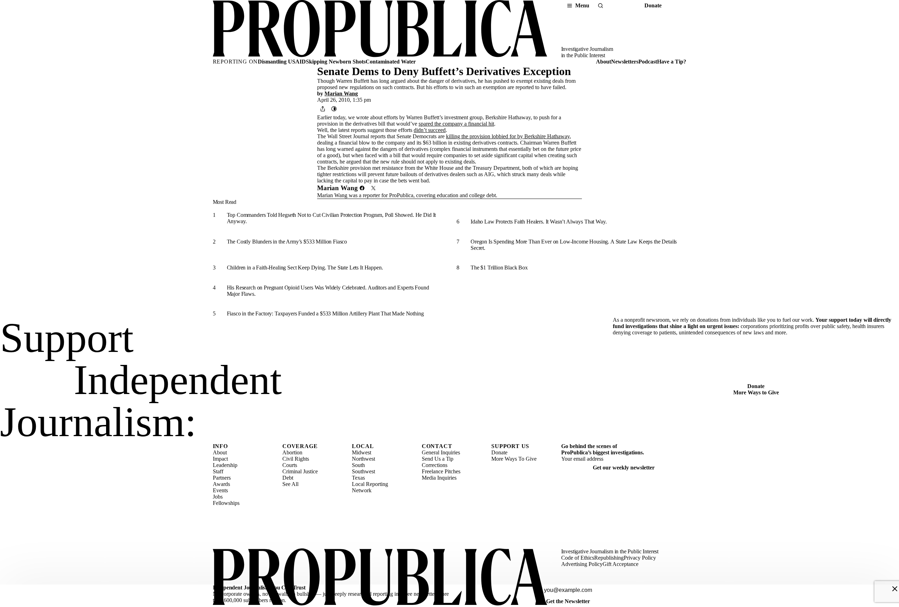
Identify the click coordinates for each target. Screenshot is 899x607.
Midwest (361, 452)
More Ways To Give (514, 459)
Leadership (225, 465)
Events (220, 490)
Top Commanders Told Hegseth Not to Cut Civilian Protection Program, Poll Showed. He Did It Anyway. (331, 218)
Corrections (434, 465)
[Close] (895, 589)
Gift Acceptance (620, 564)
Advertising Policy (582, 564)
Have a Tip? (671, 62)
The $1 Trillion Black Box (499, 268)
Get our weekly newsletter (624, 468)
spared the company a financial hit (456, 124)
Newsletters (624, 62)
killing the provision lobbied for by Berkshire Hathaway (508, 136)
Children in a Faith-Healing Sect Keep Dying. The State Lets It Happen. (305, 268)
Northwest (363, 459)
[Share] (322, 108)
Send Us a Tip (437, 459)
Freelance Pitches (441, 471)
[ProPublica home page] (380, 577)
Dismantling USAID (282, 62)
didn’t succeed (430, 130)
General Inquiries (441, 452)
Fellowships (226, 503)
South (358, 465)
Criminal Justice (300, 471)
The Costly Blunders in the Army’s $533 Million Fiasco (287, 242)
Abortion (292, 452)
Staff (218, 471)
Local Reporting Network (370, 487)
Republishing (609, 558)
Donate (653, 5)
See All (290, 484)
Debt (287, 478)
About (603, 62)
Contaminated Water (391, 62)
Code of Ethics (577, 558)
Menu (582, 5)
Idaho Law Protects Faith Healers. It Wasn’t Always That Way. (538, 222)
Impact (220, 459)
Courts (289, 465)
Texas (358, 478)
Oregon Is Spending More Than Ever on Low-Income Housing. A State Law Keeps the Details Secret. (574, 245)
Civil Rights (295, 459)
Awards (221, 484)
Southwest (363, 471)
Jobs (218, 497)
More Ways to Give (756, 392)
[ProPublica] (380, 29)
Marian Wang (341, 93)
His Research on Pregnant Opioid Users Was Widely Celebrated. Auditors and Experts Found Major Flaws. (328, 291)
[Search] (600, 5)
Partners (222, 478)
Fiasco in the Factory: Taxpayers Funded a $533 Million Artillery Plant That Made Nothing (325, 313)
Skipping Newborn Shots (336, 62)
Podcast (647, 62)
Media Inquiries (439, 478)
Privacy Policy (640, 558)
